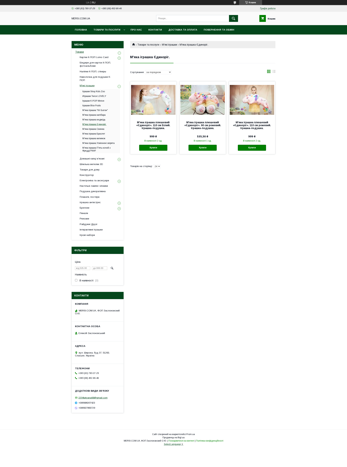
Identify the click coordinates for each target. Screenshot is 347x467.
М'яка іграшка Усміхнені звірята (98, 143)
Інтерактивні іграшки (91, 229)
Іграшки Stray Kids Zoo (93, 91)
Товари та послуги (106, 29)
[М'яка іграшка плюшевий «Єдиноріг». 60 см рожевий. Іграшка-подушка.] (203, 100)
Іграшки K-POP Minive (93, 101)
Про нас (136, 29)
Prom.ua (190, 434)
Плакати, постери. (90, 197)
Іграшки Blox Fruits (91, 105)
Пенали (84, 213)
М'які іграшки (169, 44)
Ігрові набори (87, 235)
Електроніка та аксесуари (94, 180)
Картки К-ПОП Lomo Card (94, 57)
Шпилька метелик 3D (91, 164)
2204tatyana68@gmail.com (93, 397)
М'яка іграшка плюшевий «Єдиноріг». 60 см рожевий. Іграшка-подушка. (202, 125)
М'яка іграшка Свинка (93, 129)
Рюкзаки (84, 218)
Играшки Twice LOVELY (94, 96)
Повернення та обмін (219, 29)
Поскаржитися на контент (181, 441)
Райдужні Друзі (88, 224)
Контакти (155, 29)
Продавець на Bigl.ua (173, 437)
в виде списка (273, 72)
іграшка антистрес (90, 202)
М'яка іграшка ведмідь (93, 119)
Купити (153, 147)
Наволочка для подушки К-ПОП (95, 79)
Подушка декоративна (93, 191)
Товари (79, 51)
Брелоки (84, 207)
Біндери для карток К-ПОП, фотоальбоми (95, 64)
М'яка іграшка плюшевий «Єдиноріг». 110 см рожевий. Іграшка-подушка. (252, 125)
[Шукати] (233, 18)
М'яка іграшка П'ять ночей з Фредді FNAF (96, 149)
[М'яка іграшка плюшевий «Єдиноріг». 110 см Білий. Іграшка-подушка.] (153, 100)
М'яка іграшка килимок (93, 138)
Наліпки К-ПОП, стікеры (93, 71)
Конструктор (87, 175)
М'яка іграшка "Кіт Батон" (95, 110)
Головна (81, 29)
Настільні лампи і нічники (94, 186)
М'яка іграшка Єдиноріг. (94, 124)
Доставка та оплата (182, 29)
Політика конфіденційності (209, 441)
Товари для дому (90, 169)
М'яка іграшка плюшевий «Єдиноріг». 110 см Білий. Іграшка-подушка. (153, 125)
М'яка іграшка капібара (94, 115)
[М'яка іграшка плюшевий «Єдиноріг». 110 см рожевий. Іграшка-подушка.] (252, 100)
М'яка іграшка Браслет (93, 133)
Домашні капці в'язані (92, 158)
